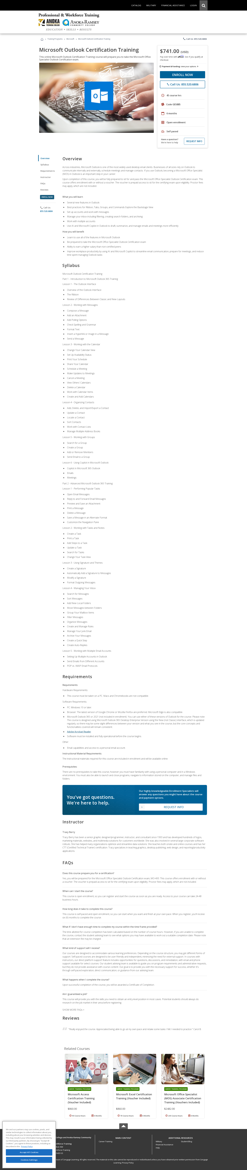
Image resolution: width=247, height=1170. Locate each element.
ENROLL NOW (182, 75)
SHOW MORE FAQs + (73, 1009)
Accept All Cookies (29, 1152)
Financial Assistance (164, 1144)
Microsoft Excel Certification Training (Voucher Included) (134, 1096)
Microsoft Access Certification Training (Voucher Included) (81, 1098)
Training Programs (54, 39)
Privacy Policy (128, 1162)
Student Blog (186, 1141)
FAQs (42, 183)
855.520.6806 (46, 211)
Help (158, 1147)
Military (159, 1141)
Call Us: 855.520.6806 (195, 38)
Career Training (105, 1141)
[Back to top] (123, 1137)
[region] (29, 1144)
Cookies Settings (29, 1159)
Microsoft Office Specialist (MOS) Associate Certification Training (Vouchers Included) (182, 1098)
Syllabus (44, 164)
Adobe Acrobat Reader (79, 731)
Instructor (45, 177)
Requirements (47, 171)
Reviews (44, 189)
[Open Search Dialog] (204, 5)
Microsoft (70, 39)
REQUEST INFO (194, 141)
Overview (44, 158)
